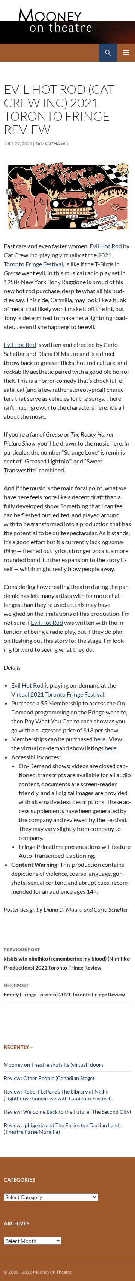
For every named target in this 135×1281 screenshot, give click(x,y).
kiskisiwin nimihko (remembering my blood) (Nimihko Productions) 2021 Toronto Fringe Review (67, 959)
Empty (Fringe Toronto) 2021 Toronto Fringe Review (64, 990)
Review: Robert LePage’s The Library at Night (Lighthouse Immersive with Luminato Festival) (58, 1094)
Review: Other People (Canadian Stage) (49, 1078)
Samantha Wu (52, 143)
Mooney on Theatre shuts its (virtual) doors (54, 1064)
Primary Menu (126, 53)
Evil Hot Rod (106, 245)
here (99, 738)
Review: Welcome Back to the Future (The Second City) (67, 1111)
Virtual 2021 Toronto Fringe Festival (57, 694)
